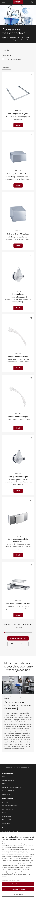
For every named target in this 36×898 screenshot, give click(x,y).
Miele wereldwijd (7, 809)
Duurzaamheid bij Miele (10, 806)
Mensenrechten (7, 820)
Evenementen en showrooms (11, 787)
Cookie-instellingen (18, 894)
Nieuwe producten (8, 780)
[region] (18, 865)
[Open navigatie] (3, 2)
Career (4, 813)
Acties (4, 784)
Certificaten (6, 823)
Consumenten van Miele (10, 831)
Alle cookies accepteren (18, 883)
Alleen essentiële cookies (18, 889)
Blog (3, 777)
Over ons (5, 802)
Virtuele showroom (8, 791)
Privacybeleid (11, 880)
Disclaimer (5, 880)
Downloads (6, 794)
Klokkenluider (6, 816)
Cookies (18, 880)
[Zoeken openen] (32, 2)
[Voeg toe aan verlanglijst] (31, 75)
